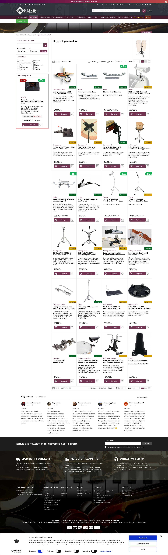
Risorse (46, 491)
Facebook (128, 491)
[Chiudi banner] (161, 536)
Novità (148, 17)
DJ (66, 17)
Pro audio (58, 17)
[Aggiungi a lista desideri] (72, 114)
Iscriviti (147, 443)
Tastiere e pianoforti (46, 17)
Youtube (127, 493)
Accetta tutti (143, 538)
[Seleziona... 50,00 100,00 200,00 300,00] (34, 51)
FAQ (62, 495)
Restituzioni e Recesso (52, 500)
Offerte (19, 21)
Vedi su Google (142, 397)
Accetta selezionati (142, 543)
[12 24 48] (136, 61)
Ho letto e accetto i (114, 447)
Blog (114, 5)
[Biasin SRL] (26, 11)
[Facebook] (145, 5)
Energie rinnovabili (51, 502)
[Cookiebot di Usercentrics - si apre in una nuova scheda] (16, 551)
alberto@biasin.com (38, 5)
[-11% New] (32, 95)
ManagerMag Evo (112, 520)
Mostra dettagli (105, 551)
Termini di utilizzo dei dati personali (132, 447)
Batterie (33, 17)
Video (90, 17)
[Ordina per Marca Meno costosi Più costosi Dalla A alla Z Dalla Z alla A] (121, 61)
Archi (120, 17)
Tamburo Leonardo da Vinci (104, 5)
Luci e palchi (81, 17)
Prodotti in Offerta (84, 493)
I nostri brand (82, 491)
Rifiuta (143, 549)
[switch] (58, 551)
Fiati (96, 17)
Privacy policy (49, 495)
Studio (72, 17)
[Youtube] (148, 5)
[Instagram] (150, 5)
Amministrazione (50, 509)
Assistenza (125, 5)
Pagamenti (48, 498)
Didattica (127, 17)
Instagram (128, 495)
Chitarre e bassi (22, 17)
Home (18, 35)
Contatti (131, 5)
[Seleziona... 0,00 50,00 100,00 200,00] (22, 51)
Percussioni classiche (108, 17)
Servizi (119, 5)
